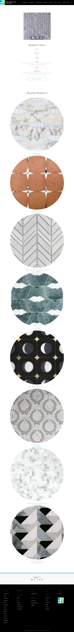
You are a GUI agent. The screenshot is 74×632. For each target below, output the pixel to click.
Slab (5, 613)
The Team (48, 602)
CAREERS (47, 609)
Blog (59, 2)
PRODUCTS (6, 590)
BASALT (18, 602)
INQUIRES (59, 593)
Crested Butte (20, 606)
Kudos (50, 2)
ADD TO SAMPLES (37, 79)
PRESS (47, 604)
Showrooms (39, 2)
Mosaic (5, 609)
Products (24, 2)
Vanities (5, 618)
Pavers (5, 611)
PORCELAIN (6, 598)
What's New (6, 593)
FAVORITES (6, 620)
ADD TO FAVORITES (37, 155)
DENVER (18, 597)
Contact (64, 2)
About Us (48, 597)
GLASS (5, 602)
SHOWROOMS (19, 595)
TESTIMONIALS (34, 593)
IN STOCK (5, 615)
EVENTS (47, 606)
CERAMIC (5, 600)
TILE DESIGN (33, 600)
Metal (5, 607)
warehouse (19, 609)
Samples (5, 622)
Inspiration (31, 2)
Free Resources (34, 602)
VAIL (18, 600)
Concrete (6, 604)
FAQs (47, 600)
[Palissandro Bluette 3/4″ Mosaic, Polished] (37, 26)
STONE (5, 595)
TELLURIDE (19, 604)
